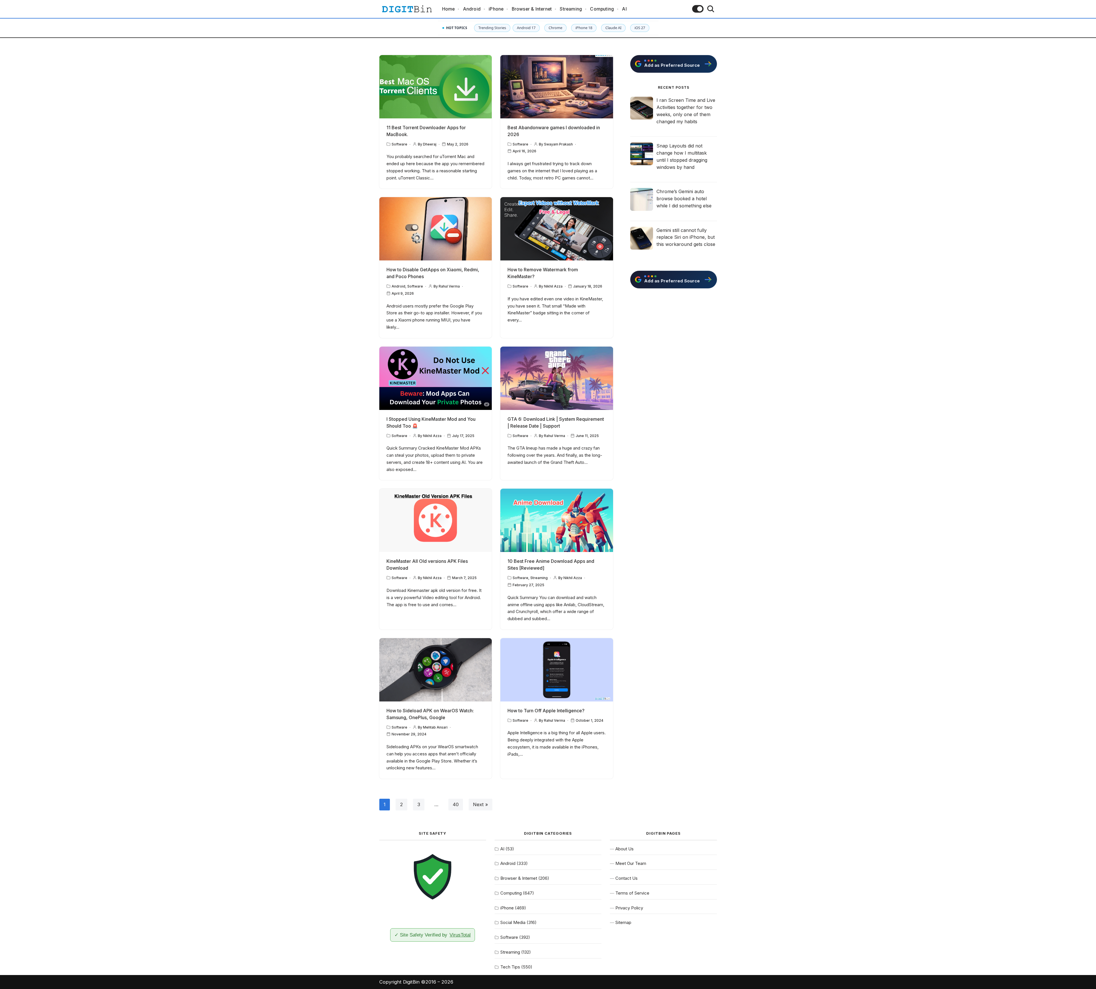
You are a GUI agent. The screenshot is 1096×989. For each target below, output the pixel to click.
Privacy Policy (629, 908)
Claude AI (613, 27)
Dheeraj (429, 144)
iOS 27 (639, 27)
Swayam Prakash (558, 144)
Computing (602, 9)
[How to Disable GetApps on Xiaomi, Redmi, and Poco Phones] (435, 228)
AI (624, 9)
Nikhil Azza (553, 286)
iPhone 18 (583, 27)
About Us (624, 849)
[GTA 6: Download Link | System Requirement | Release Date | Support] (556, 378)
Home (448, 9)
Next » (480, 804)
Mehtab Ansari (435, 727)
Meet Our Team (630, 863)
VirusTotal (460, 934)
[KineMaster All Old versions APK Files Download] (435, 520)
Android (472, 9)
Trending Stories (492, 27)
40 (456, 804)
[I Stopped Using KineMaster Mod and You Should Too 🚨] (435, 378)
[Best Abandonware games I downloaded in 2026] (556, 86)
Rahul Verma (449, 286)
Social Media (512, 922)
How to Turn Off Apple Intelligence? (546, 710)
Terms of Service (632, 893)
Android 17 (526, 27)
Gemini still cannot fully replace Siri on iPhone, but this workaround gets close (685, 237)
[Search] (710, 8)
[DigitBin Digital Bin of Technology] (406, 9)
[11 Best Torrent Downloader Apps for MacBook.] (435, 86)
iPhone (496, 9)
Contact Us (626, 878)
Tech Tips (510, 967)
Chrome (555, 27)
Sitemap (623, 922)
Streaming (571, 9)
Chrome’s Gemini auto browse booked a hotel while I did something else (684, 199)
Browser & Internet (532, 9)
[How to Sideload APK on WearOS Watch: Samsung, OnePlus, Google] (435, 669)
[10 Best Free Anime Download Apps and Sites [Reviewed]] (556, 520)
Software (399, 144)
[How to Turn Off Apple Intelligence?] (556, 669)
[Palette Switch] (698, 9)
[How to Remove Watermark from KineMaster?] (556, 228)
